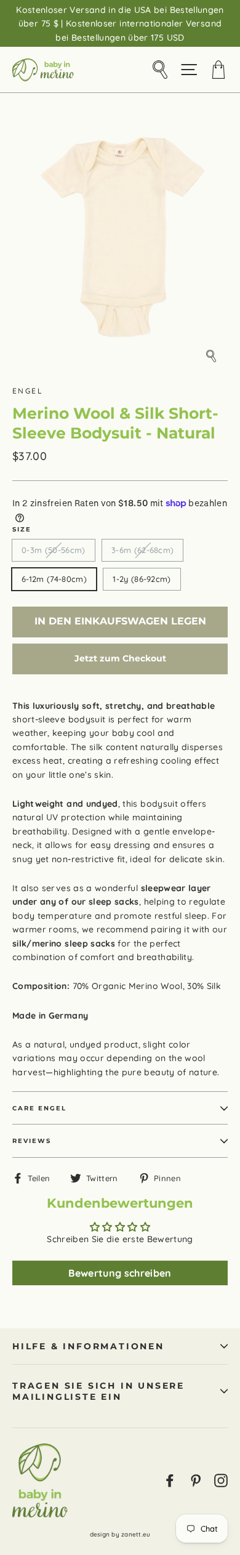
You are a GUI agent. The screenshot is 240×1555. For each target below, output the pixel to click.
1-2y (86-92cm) (142, 579)
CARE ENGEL (39, 1108)
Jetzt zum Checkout (120, 658)
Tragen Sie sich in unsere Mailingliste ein (98, 1391)
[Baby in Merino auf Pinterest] (195, 1480)
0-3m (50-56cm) (54, 550)
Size (21, 529)
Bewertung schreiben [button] (120, 1273)
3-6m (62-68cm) (142, 550)
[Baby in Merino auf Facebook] (170, 1480)
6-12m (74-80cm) (54, 579)
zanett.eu (135, 1534)
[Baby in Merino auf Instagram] (221, 1480)
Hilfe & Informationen (88, 1346)
